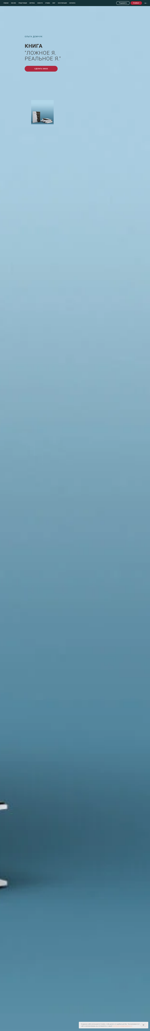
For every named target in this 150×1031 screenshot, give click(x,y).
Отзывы (47, 3)
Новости (40, 3)
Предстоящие (22, 3)
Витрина (32, 3)
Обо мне (13, 3)
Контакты (72, 3)
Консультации (62, 3)
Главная (5, 3)
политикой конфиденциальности (122, 1026)
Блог (54, 3)
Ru (145, 3)
